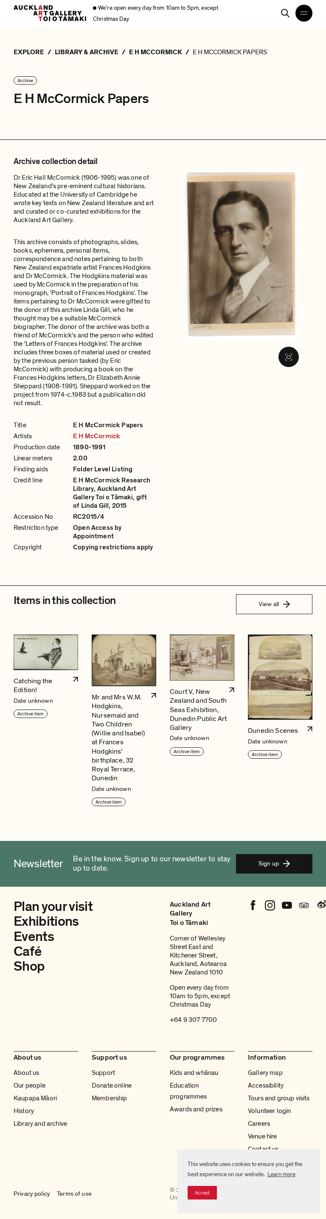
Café (27, 951)
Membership (109, 1098)
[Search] (285, 13)
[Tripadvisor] (304, 905)
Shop (29, 966)
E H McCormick (96, 436)
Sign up (269, 863)
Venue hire (262, 1136)
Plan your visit (53, 906)
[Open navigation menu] (303, 13)
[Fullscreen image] (288, 357)
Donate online (112, 1085)
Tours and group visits (279, 1098)
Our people (30, 1085)
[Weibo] (321, 905)
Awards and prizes (196, 1109)
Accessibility (266, 1085)
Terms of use (74, 1193)
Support (103, 1072)
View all (269, 604)
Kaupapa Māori (35, 1098)
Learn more (281, 1174)
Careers (259, 1123)
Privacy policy (32, 1193)
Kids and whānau (194, 1072)
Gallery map (265, 1072)
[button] (46, 721)
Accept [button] (202, 1192)
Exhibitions (46, 921)
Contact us (263, 1149)
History (24, 1111)
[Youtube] (287, 905)
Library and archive (40, 1123)
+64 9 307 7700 (193, 1019)
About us (26, 1072)
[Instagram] (270, 905)
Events (34, 936)
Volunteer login (269, 1111)
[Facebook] (253, 905)
